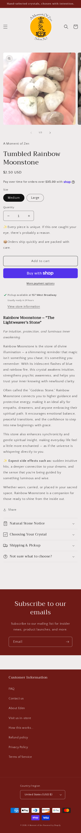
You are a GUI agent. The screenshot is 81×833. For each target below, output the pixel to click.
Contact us (16, 698)
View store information (24, 306)
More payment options (40, 283)
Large (35, 198)
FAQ (12, 689)
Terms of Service (20, 757)
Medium (14, 198)
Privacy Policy (18, 747)
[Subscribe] (67, 642)
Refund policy (18, 737)
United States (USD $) (38, 794)
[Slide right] (50, 132)
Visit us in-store (20, 718)
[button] (5, 26)
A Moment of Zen (35, 825)
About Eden (17, 708)
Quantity (8, 207)
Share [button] (12, 510)
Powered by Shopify (52, 825)
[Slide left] (31, 132)
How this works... (21, 728)
